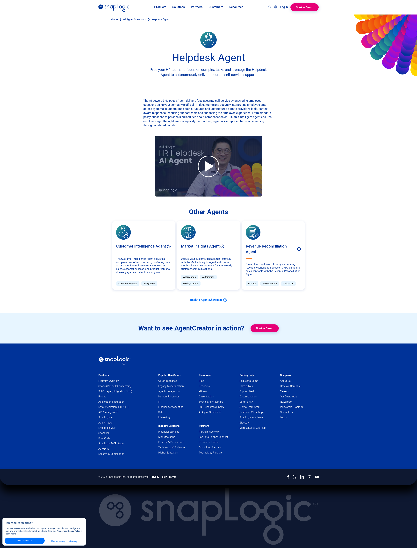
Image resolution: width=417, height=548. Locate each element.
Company (285, 375)
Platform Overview (108, 380)
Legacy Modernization (171, 386)
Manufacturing (166, 436)
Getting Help (246, 375)
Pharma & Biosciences (171, 442)
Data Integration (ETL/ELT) (113, 407)
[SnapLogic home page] (114, 360)
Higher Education (168, 452)
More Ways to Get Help (252, 427)
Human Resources (168, 396)
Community (252, 402)
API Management (108, 412)
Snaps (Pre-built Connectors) (114, 386)
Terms (172, 476)
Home (114, 19)
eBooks (203, 391)
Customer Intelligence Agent (141, 246)
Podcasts (204, 386)
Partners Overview (209, 431)
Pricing (102, 396)
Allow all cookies (24, 540)
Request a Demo (248, 380)
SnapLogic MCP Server (111, 443)
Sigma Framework (249, 407)
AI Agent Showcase (134, 19)
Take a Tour (246, 386)
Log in (283, 417)
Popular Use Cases (169, 375)
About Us (285, 380)
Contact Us (286, 412)
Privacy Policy (159, 476)
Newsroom (286, 401)
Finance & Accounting (170, 407)
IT (159, 401)
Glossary (244, 422)
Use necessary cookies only (64, 541)
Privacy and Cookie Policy (68, 531)
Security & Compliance (111, 453)
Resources (205, 375)
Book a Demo (304, 7)
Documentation (254, 396)
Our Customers (288, 396)
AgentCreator (105, 422)
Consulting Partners (210, 447)
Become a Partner (209, 442)
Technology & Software (171, 447)
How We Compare (290, 386)
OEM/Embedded (167, 380)
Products (103, 375)
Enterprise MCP (107, 427)
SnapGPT (103, 433)
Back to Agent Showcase (206, 299)
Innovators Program (291, 407)
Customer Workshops (251, 412)
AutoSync (103, 448)
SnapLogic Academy (251, 417)
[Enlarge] (212, 36)
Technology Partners (211, 452)
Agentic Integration (169, 391)
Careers (284, 391)
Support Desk (253, 391)
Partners (204, 425)
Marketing (164, 417)
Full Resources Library (211, 407)
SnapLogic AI (105, 417)
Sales (161, 412)
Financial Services (168, 431)
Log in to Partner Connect (213, 436)
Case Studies (206, 396)
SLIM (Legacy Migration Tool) (115, 391)
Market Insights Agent (200, 246)
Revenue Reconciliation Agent (266, 249)
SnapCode (104, 438)
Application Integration (111, 401)
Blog (201, 380)
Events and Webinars (211, 401)
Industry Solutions (169, 425)
